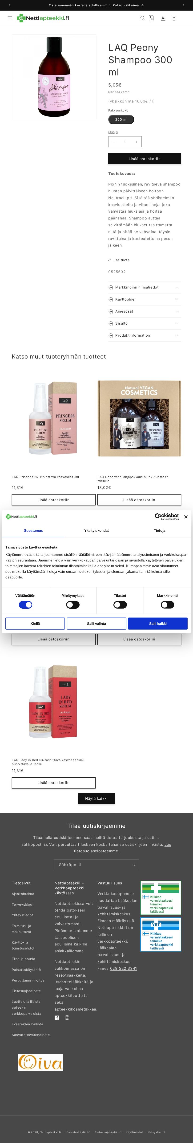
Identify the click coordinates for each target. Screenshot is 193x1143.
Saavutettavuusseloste (31, 1035)
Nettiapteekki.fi (50, 1132)
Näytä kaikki (96, 798)
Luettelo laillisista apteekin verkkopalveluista (26, 1007)
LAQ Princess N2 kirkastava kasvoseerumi (45, 477)
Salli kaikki (158, 624)
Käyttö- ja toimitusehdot (23, 945)
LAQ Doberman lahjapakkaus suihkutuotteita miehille (133, 479)
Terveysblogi (22, 904)
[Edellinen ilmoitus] (9, 5)
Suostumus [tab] (33, 530)
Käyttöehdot (134, 1132)
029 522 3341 (123, 968)
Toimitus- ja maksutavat (21, 929)
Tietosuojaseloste (26, 991)
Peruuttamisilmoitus (28, 980)
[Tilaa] (133, 864)
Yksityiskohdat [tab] (96, 530)
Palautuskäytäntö (26, 970)
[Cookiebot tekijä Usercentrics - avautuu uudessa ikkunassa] (158, 516)
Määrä (113, 132)
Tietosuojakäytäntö (108, 1132)
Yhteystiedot (22, 915)
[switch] (73, 604)
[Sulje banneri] (186, 516)
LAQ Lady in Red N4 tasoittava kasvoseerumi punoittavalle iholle (48, 762)
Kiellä (35, 624)
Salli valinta (96, 624)
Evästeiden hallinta (27, 1024)
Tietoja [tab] (159, 530)
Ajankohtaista (23, 894)
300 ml (121, 119)
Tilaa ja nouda (23, 959)
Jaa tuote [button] (121, 260)
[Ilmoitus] (183, 5)
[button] (10, 18)
